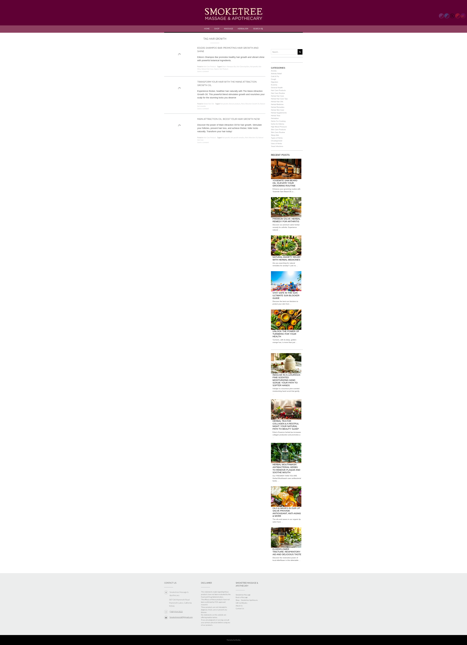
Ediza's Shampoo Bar (229, 66)
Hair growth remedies (237, 138)
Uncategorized (276, 141)
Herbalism (243, 29)
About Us (239, 606)
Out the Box (237, 640)
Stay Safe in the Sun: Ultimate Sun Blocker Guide (286, 295)
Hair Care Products (210, 66)
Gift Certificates (241, 603)
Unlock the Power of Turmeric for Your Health (286, 334)
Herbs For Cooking (278, 121)
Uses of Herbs (276, 143)
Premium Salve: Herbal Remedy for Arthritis (286, 220)
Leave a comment (203, 71)
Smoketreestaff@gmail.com (181, 617)
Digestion (274, 82)
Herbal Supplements (279, 113)
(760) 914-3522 (176, 611)
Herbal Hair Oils (209, 104)
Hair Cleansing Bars (243, 66)
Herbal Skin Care (277, 110)
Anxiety (274, 71)
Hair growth (254, 66)
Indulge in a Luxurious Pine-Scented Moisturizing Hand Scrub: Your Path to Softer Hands (286, 380)
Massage (228, 29)
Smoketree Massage (243, 595)
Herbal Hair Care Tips (279, 99)
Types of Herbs (277, 138)
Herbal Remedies (277, 107)
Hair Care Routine (278, 93)
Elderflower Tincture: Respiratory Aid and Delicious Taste (287, 552)
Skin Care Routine (278, 132)
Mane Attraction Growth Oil (250, 104)
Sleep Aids (275, 135)
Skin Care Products (278, 129)
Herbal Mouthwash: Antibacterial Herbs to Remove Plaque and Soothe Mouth (286, 468)
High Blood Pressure (279, 127)
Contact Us (240, 608)
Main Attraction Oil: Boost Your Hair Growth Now (228, 119)
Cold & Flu (275, 76)
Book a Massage (242, 597)
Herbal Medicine (277, 104)
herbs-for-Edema (277, 124)
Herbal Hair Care (277, 96)
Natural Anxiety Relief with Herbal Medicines (287, 258)
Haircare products (234, 104)
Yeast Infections (277, 146)
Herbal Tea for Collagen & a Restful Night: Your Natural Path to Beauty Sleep (286, 425)
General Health (277, 88)
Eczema (274, 85)
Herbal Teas (275, 115)
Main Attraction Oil (251, 138)
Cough (273, 79)
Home (207, 29)
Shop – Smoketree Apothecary (247, 600)
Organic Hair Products (221, 69)
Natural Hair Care (207, 69)
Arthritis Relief (276, 74)
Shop (217, 29)
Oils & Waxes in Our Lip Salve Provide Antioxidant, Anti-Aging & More (287, 512)
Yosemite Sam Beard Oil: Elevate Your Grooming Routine (285, 183)
